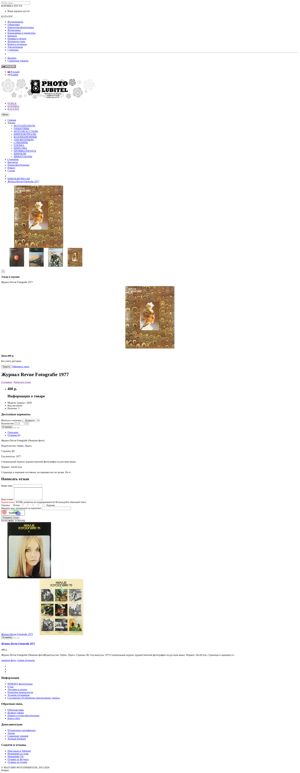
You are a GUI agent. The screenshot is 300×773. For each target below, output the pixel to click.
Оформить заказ (20, 366)
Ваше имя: (6, 485)
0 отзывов (6, 382)
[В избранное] (15, 427)
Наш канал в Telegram (19, 751)
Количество (7, 423)
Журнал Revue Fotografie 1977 (23, 181)
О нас (11, 686)
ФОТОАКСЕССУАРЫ (26, 131)
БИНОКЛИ (20, 153)
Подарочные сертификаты (22, 730)
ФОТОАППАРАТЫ (24, 125)
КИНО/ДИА (20, 148)
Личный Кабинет (17, 738)
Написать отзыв (22, 382)
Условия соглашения (18, 695)
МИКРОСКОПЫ (23, 156)
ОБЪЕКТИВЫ (21, 128)
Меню (5, 114)
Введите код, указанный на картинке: (21, 508)
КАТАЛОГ (13, 109)
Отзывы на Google (17, 762)
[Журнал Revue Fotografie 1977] (17, 265)
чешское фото (8, 660)
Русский (15, 72)
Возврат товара (16, 712)
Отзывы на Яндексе (18, 759)
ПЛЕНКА (19, 145)
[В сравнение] (18, 427)
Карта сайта (14, 718)
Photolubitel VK (16, 756)
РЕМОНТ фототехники (20, 684)
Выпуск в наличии (11, 420)
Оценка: (5, 505)
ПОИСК (12, 103)
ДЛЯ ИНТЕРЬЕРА (24, 139)
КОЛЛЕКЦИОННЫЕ (25, 137)
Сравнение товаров (18, 60)
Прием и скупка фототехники (23, 715)
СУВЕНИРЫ (21, 142)
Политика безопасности (20, 692)
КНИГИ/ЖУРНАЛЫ (25, 134)
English (14, 74)
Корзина (12, 58)
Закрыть (6, 367)
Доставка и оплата (17, 689)
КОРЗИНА (13, 106)
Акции (11, 733)
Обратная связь (16, 710)
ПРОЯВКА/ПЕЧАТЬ (25, 151)
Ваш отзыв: (7, 499)
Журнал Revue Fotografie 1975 (17, 634)
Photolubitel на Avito (18, 753)
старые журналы (26, 660)
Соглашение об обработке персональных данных (34, 698)
